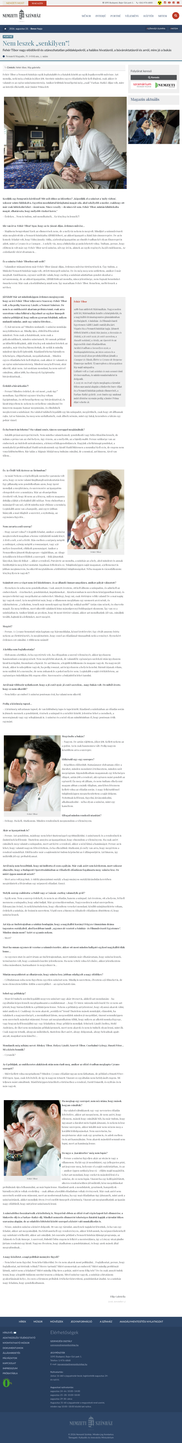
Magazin (37, 3)
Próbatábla (10, 1373)
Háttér (148, 16)
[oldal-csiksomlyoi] (153, 127)
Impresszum (10, 1368)
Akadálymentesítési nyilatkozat (141, 1322)
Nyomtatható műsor (16, 1343)
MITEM (162, 16)
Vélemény (132, 16)
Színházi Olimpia (156, 29)
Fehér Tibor (21, 67)
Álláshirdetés (11, 1353)
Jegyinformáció (81, 1322)
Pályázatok (10, 1358)
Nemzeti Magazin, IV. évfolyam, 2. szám (27, 56)
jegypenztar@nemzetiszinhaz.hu (72, 1364)
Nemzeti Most (15, 3)
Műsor (38, 1322)
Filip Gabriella (34, 67)
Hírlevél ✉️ (9, 1333)
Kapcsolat (9, 1363)
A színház (106, 1322)
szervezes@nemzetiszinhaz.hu (64, 1345)
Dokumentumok (13, 1348)
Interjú (101, 16)
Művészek (56, 1322)
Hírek (22, 1322)
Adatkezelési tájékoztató (19, 1338)
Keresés (154, 77)
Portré (115, 16)
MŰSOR (86, 16)
